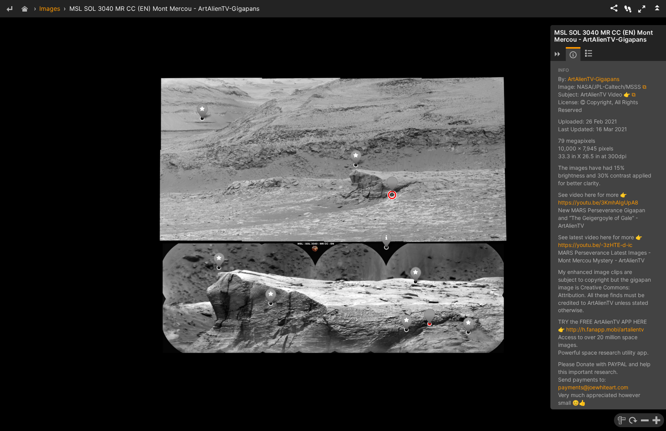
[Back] (9, 9)
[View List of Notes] (588, 54)
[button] (642, 9)
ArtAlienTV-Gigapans (593, 79)
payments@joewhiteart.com (593, 387)
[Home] (24, 9)
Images (49, 8)
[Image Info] (573, 55)
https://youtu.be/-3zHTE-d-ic (595, 245)
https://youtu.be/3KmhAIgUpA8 (598, 202)
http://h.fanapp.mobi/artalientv (605, 329)
